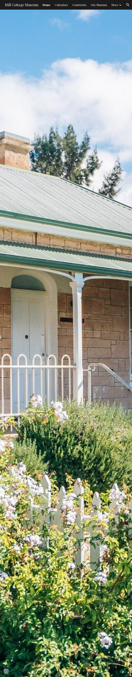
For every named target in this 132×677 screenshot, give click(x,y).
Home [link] (46, 5)
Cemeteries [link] (79, 5)
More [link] (114, 5)
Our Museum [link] (99, 5)
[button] (128, 5)
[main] (66, 343)
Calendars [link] (61, 5)
